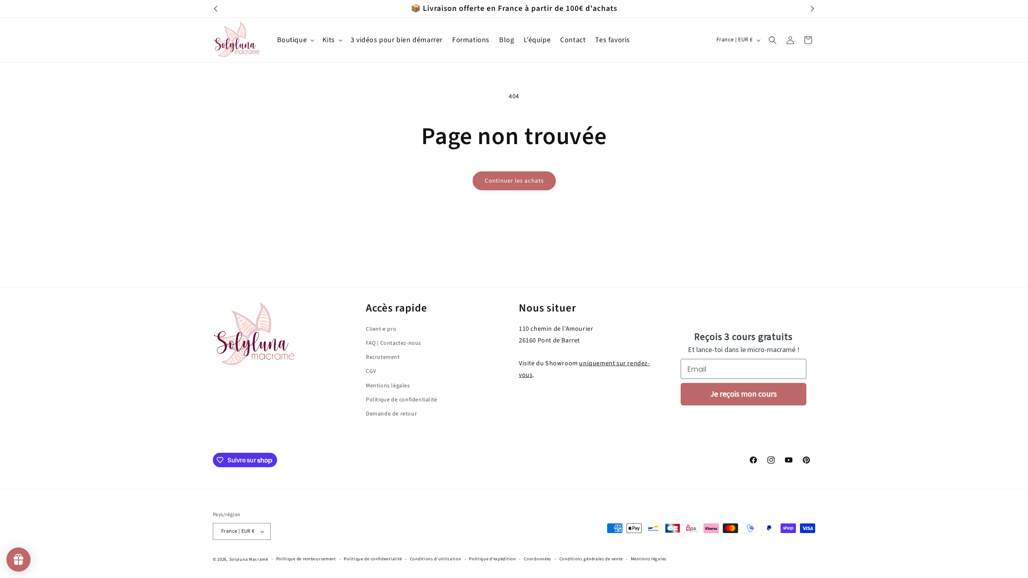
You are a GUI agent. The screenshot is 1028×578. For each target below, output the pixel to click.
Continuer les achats (514, 181)
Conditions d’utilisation (435, 559)
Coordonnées (537, 559)
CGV (371, 371)
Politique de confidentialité (401, 399)
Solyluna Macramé (248, 559)
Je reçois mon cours (743, 394)
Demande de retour (391, 414)
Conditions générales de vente (591, 559)
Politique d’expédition (492, 559)
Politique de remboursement (306, 559)
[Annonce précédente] (215, 8)
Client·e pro (381, 329)
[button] (295, 40)
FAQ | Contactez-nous (393, 343)
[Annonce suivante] (812, 8)
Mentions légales (388, 385)
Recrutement (383, 357)
